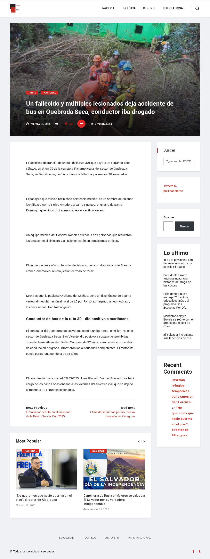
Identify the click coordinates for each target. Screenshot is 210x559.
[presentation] (138, 441)
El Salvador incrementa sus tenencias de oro (178, 336)
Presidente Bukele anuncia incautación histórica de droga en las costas (177, 280)
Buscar (168, 217)
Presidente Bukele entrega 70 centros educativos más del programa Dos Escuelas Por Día (176, 300)
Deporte (149, 8)
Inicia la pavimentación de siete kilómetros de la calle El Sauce (178, 263)
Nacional (109, 8)
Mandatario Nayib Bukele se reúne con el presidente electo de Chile (178, 321)
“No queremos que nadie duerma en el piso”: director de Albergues (44, 497)
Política (129, 8)
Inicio (32, 93)
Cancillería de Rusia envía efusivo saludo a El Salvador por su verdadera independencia (114, 499)
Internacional (173, 8)
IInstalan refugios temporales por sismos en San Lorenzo (182, 391)
